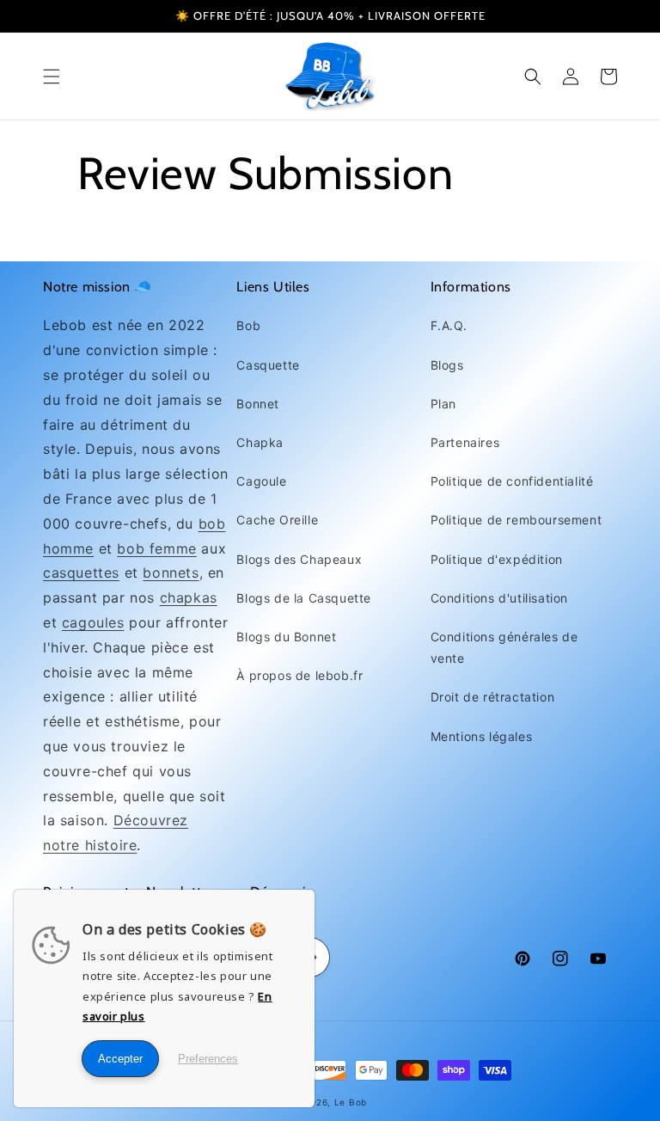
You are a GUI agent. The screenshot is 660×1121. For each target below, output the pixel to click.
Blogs (447, 365)
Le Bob (350, 1102)
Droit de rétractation (493, 696)
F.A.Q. (449, 325)
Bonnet (257, 403)
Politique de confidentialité (512, 481)
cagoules (93, 622)
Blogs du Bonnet (286, 636)
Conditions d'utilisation (499, 598)
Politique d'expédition (497, 559)
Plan (443, 403)
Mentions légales (482, 736)
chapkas (188, 597)
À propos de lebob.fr (299, 675)
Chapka (260, 442)
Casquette (267, 365)
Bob (248, 325)
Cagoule (261, 481)
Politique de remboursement (516, 519)
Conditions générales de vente (504, 647)
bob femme (156, 548)
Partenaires (465, 442)
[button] (51, 76)
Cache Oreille (277, 519)
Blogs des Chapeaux (299, 559)
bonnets (171, 572)
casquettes (81, 572)
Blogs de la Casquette (303, 598)
